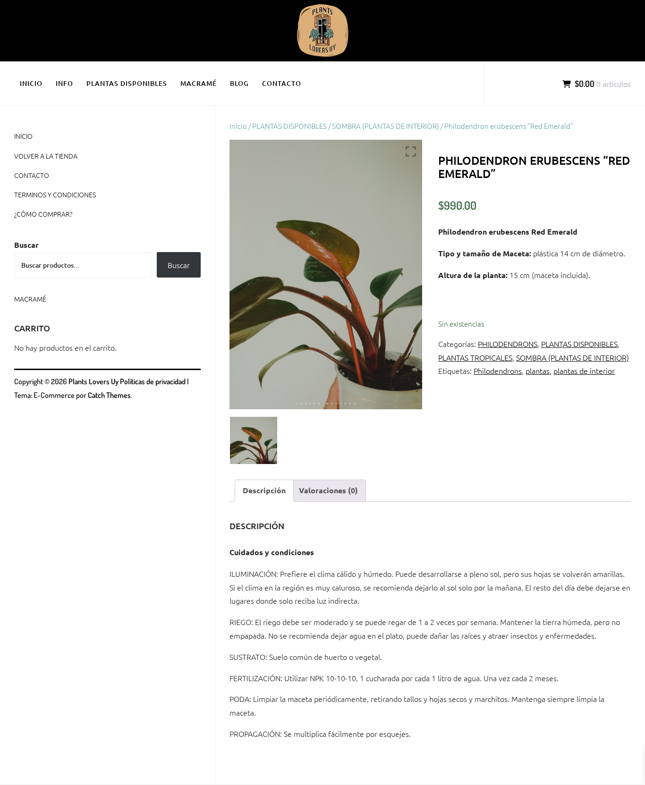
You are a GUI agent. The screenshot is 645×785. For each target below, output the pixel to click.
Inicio (238, 126)
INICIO (31, 83)
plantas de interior (584, 370)
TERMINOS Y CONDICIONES (55, 194)
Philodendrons (498, 370)
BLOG (239, 83)
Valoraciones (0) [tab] (328, 490)
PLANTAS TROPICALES (475, 357)
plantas (538, 370)
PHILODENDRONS (507, 343)
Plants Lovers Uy (93, 381)
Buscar (26, 245)
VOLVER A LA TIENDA (45, 155)
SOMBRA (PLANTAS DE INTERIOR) (385, 126)
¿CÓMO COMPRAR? (43, 214)
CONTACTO (281, 83)
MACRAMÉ (198, 83)
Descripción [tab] (264, 490)
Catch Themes (109, 395)
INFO (64, 83)
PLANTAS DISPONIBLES (126, 83)
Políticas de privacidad (153, 381)
